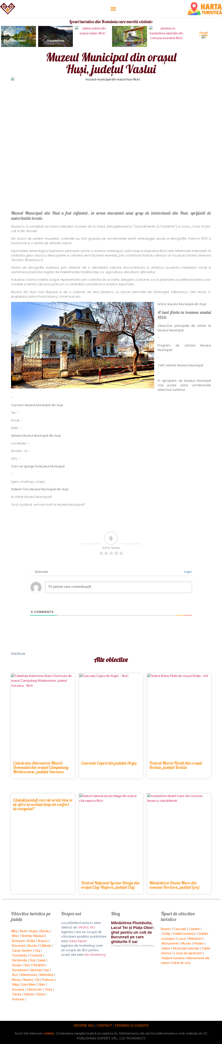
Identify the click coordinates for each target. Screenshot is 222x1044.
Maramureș (29, 975)
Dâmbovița (19, 960)
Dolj (32, 960)
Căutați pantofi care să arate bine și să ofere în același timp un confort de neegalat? (42, 804)
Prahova (48, 980)
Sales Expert (78, 941)
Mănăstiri (195, 939)
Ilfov (15, 975)
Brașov (43, 941)
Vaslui (40, 994)
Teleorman (34, 989)
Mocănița (129, 40)
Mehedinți (46, 975)
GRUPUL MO (86, 927)
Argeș (33, 931)
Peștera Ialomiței (166, 40)
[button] (113, 8)
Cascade (180, 929)
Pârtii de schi (181, 963)
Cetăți (166, 934)
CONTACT (104, 1025)
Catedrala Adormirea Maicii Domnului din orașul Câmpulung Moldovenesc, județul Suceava (41, 767)
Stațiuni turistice (173, 958)
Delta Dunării (18, 40)
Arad (23, 931)
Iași (46, 970)
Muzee (186, 943)
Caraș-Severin (22, 951)
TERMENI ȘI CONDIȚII (132, 1025)
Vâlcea (29, 994)
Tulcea (16, 994)
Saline (166, 948)
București (18, 946)
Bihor (15, 936)
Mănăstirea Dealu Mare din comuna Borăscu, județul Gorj (174, 885)
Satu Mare (28, 984)
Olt (37, 980)
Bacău (44, 931)
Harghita (39, 965)
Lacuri (182, 939)
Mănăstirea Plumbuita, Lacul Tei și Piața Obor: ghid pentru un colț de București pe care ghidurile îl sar (132, 932)
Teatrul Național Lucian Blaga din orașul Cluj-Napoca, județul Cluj (110, 885)
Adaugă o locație (203, 34)
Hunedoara (20, 970)
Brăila (31, 941)
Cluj (37, 951)
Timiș (48, 989)
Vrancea (18, 999)
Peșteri (199, 943)
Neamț (28, 980)
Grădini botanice (184, 934)
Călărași (45, 946)
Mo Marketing (95, 955)
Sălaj (15, 984)
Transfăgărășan (55, 40)
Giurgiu (17, 965)
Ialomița (36, 970)
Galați (42, 960)
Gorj (27, 965)
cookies (48, 1033)
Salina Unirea (92, 40)
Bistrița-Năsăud (33, 936)
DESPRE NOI (84, 1025)
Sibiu (41, 984)
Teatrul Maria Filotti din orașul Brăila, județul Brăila (175, 765)
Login (187, 571)
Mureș (16, 980)
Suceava (18, 989)
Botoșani (18, 941)
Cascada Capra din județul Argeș (109, 763)
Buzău (32, 946)
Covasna (35, 955)
